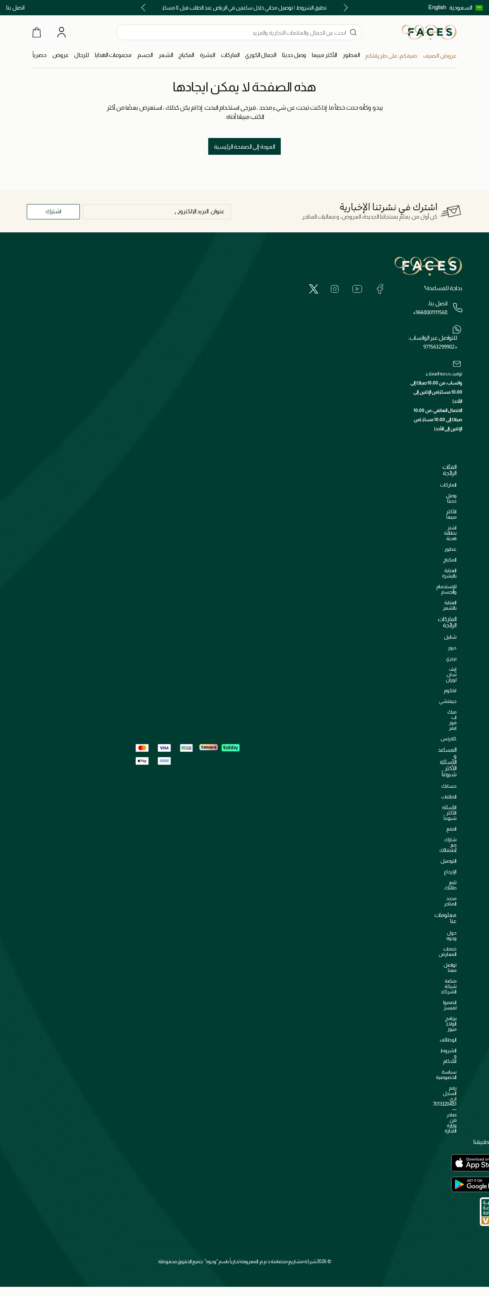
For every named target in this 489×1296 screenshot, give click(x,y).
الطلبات (449, 797)
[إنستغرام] (335, 289)
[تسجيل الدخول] (61, 32)
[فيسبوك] (380, 289)
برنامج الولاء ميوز (451, 1023)
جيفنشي (448, 701)
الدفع (451, 829)
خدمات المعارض (448, 951)
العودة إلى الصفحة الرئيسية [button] (244, 146)
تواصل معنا (450, 967)
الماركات (448, 485)
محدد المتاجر (450, 901)
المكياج (450, 560)
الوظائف (448, 1040)
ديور (452, 647)
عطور (450, 549)
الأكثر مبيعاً (451, 514)
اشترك (53, 211)
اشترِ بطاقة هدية (450, 533)
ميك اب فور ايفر (452, 720)
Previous (344, 7)
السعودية (460, 7)
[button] (466, 7)
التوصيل (448, 861)
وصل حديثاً (451, 498)
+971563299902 (440, 347)
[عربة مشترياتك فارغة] (36, 32)
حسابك (449, 786)
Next (145, 7)
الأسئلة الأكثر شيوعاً (449, 813)
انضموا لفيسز (450, 1005)
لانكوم (450, 690)
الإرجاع (450, 871)
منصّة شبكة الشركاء (449, 986)
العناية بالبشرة (449, 573)
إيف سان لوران (451, 674)
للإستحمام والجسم (446, 589)
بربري (451, 658)
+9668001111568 (430, 312)
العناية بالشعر (450, 605)
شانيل (450, 637)
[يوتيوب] (357, 289)
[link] (230, 55)
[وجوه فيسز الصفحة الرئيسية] (429, 32)
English (437, 7)
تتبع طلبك (450, 884)
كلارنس (448, 738)
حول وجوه (451, 935)
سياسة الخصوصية (446, 1074)
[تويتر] (313, 289)
